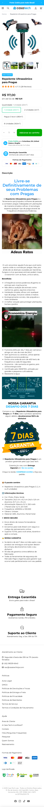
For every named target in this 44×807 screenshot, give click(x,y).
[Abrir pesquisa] (8, 8)
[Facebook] (15, 801)
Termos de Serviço (10, 704)
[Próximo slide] (41, 2)
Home (4, 14)
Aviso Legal (7, 681)
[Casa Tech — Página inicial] (22, 8)
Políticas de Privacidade (12, 696)
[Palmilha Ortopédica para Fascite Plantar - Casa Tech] (22, 438)
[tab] (6, 65)
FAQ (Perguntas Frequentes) (14, 733)
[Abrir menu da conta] (35, 8)
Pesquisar (6, 737)
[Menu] (3, 8)
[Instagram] (19, 801)
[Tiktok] (24, 801)
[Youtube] (28, 801)
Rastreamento (8, 744)
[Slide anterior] (2, 2)
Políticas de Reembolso (12, 700)
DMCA (4, 685)
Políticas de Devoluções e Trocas (16, 688)
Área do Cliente (8, 721)
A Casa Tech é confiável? (12, 725)
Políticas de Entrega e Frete (14, 692)
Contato (5, 729)
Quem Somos (8, 740)
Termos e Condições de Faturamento (17, 708)
